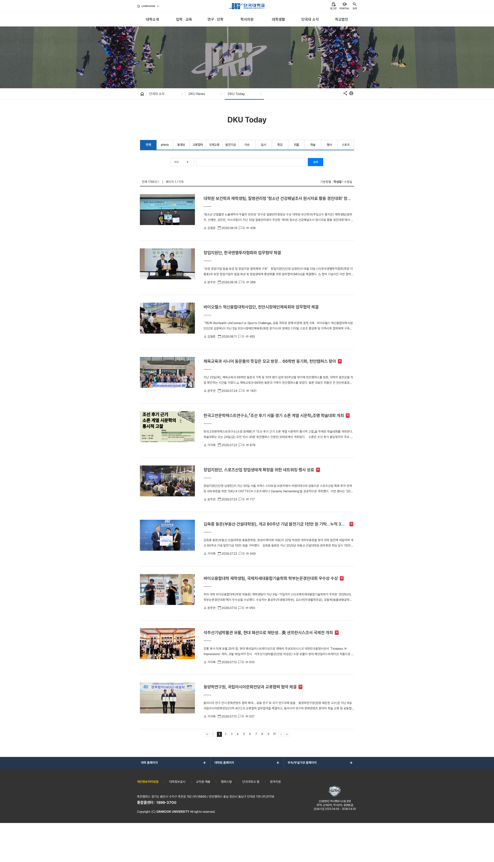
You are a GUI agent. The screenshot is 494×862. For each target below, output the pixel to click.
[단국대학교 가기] (247, 6)
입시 (263, 145)
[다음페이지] (280, 734)
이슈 (247, 145)
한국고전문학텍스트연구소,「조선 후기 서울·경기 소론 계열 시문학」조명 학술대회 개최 (274, 415)
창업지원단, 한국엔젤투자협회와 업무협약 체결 (242, 252)
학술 (313, 145)
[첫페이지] (207, 734)
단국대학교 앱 (250, 782)
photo (165, 145)
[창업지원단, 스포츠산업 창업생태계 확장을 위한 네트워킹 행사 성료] (167, 484)
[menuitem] (152, 19)
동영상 (181, 145)
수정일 (348, 182)
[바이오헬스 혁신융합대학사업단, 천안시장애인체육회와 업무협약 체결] (167, 322)
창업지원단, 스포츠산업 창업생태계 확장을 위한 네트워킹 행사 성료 (259, 469)
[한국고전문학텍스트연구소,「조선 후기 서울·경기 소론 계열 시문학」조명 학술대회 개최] (167, 430)
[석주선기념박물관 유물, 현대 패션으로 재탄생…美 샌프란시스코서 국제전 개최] (167, 647)
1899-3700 (166, 802)
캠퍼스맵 (226, 782)
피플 (296, 145)
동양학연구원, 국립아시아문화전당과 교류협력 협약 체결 (250, 686)
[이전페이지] (213, 734)
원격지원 (275, 782)
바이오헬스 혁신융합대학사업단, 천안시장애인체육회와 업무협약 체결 (261, 306)
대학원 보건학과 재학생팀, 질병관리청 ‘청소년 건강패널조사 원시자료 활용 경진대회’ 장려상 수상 (277, 198)
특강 (280, 145)
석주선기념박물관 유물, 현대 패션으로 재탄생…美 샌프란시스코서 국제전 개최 (268, 632)
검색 (315, 162)
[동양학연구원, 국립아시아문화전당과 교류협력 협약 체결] (167, 702)
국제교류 (214, 145)
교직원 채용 (203, 782)
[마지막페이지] (286, 734)
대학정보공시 (177, 782)
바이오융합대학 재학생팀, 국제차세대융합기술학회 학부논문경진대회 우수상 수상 (271, 578)
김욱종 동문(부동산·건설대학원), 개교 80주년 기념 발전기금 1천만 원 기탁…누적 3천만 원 (274, 524)
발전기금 (230, 145)
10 (274, 733)
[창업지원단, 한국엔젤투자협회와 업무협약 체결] (167, 267)
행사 (329, 145)
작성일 (337, 182)
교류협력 (198, 145)
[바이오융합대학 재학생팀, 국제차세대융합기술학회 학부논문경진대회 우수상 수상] (167, 593)
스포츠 (346, 145)
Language (148, 6)
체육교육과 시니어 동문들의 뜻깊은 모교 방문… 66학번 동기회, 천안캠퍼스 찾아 (270, 361)
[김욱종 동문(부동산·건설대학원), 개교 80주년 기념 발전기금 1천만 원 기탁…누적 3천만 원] (167, 539)
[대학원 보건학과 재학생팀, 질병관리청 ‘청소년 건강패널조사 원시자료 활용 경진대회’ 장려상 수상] (167, 213)
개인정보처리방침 (148, 782)
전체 (148, 145)
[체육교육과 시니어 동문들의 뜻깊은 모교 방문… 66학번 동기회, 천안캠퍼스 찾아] (167, 376)
